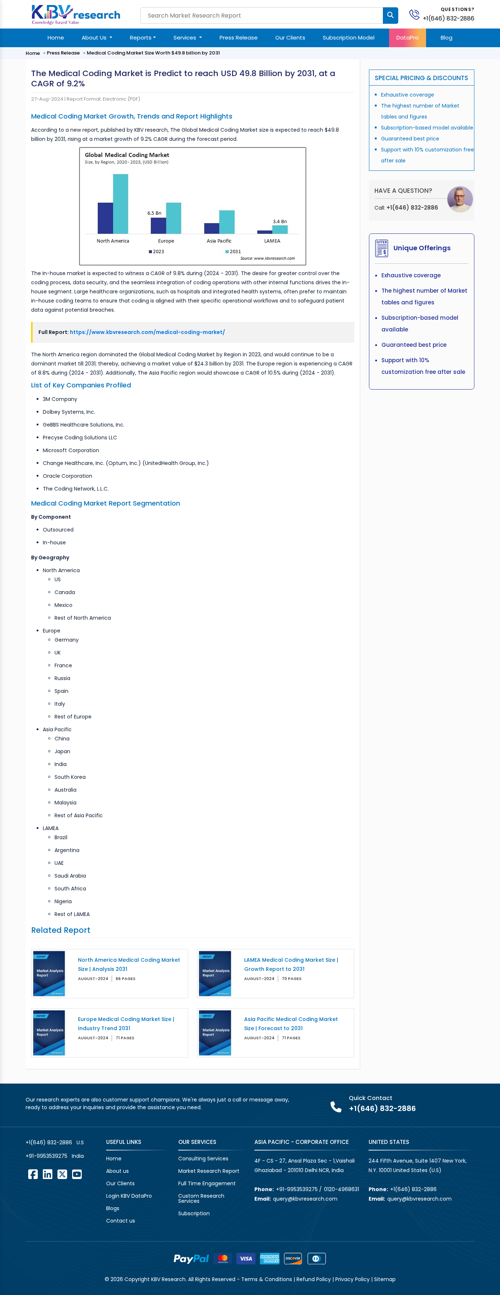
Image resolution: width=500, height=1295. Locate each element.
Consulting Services (203, 1158)
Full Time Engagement (207, 1183)
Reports (141, 37)
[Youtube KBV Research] (77, 1174)
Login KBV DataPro (129, 1195)
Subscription (194, 1213)
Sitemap (385, 1279)
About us (117, 1171)
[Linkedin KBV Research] (47, 1174)
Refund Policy (313, 1279)
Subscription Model (348, 37)
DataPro (407, 37)
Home (56, 37)
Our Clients (290, 37)
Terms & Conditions (266, 1279)
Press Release (239, 37)
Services (185, 37)
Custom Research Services (201, 1198)
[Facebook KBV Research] (33, 1174)
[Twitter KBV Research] (62, 1174)
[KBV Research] (76, 14)
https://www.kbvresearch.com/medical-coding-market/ (147, 332)
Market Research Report (208, 1171)
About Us (95, 37)
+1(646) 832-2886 (448, 18)
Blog (446, 37)
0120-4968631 (341, 1189)
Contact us (120, 1220)
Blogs (112, 1208)
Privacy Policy (352, 1279)
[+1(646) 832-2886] (417, 14)
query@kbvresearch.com (305, 1198)
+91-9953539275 (46, 1156)
